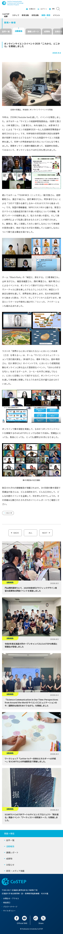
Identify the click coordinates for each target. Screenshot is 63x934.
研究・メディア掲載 (15, 870)
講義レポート (33, 31)
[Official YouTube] (24, 918)
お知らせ (10, 864)
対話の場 (9, 513)
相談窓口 (6, 902)
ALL (30, 533)
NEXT (44, 533)
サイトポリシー (9, 910)
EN (53, 9)
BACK (16, 533)
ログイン (44, 9)
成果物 (47, 31)
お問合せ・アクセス (11, 898)
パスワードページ (10, 906)
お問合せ (32, 9)
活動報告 (18, 31)
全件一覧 (6, 31)
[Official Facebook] (16, 918)
